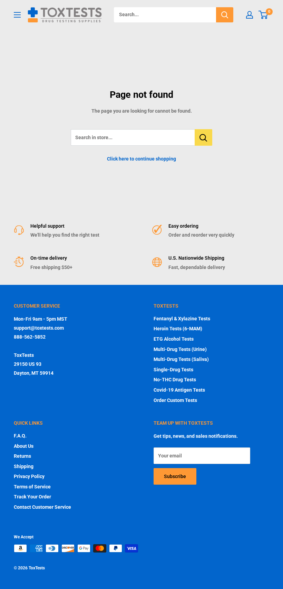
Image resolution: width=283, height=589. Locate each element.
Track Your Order (32, 496)
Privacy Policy (29, 476)
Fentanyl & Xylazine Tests (182, 318)
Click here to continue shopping (141, 159)
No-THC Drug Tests (175, 379)
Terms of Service (32, 486)
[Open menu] (17, 15)
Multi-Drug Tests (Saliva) (181, 359)
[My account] (249, 15)
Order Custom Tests (175, 400)
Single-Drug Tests (173, 369)
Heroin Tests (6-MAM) (178, 328)
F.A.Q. (20, 435)
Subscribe (175, 476)
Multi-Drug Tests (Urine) (180, 349)
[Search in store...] (203, 137)
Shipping (23, 466)
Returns (22, 456)
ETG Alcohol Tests (174, 339)
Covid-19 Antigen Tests (179, 390)
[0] (263, 15)
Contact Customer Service (42, 507)
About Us (23, 446)
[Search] (224, 14)
